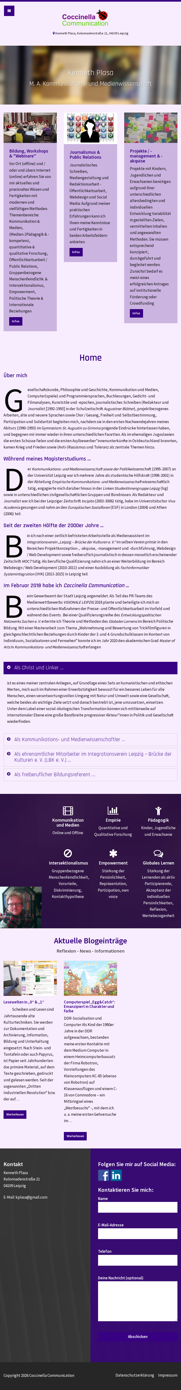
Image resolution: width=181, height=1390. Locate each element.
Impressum (167, 1375)
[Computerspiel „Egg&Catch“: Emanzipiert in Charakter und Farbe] (90, 978)
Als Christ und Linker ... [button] (39, 667)
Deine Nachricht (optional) (120, 1278)
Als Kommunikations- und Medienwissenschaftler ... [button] (69, 739)
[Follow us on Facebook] (103, 1175)
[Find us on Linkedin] (116, 1175)
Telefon (104, 1251)
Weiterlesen (15, 1114)
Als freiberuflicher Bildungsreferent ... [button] (54, 774)
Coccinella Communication (90, 18)
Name (103, 1198)
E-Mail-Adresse (111, 1225)
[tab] (90, 668)
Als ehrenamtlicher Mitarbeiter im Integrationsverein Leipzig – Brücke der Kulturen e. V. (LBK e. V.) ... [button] (93, 757)
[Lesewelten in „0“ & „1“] (30, 978)
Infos (16, 321)
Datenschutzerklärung (134, 1375)
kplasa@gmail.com (31, 1197)
